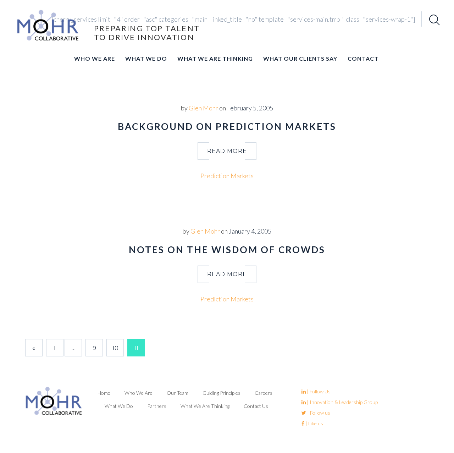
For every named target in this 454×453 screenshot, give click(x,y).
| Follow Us (318, 391)
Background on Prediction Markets (227, 126)
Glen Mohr (203, 108)
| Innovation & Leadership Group (342, 402)
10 (115, 348)
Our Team (177, 393)
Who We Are (94, 58)
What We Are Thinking (215, 58)
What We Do (146, 58)
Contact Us (256, 406)
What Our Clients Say (300, 58)
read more (227, 151)
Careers (263, 393)
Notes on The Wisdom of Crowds (227, 249)
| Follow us (318, 413)
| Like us (313, 423)
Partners (156, 406)
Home (104, 393)
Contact (363, 58)
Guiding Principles (221, 393)
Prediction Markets (227, 176)
